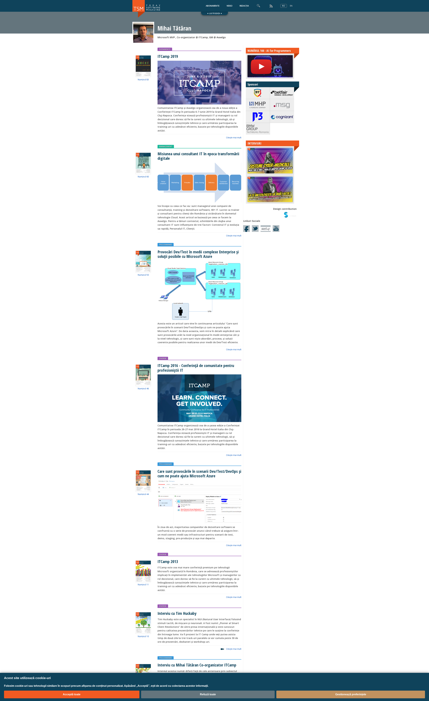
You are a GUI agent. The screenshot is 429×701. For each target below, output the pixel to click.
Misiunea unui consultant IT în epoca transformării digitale (198, 156)
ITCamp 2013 (168, 561)
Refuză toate (208, 694)
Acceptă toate (71, 694)
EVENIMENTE (164, 49)
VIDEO (229, 5)
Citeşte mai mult (233, 137)
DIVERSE (162, 358)
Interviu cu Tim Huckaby (177, 613)
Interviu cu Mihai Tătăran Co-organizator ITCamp (197, 665)
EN (291, 5)
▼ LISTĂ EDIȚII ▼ (214, 13)
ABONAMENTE (212, 5)
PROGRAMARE (165, 244)
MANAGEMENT (165, 146)
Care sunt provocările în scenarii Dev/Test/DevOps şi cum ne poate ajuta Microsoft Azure (199, 473)
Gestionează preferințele (350, 694)
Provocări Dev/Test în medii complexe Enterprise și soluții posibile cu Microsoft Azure (198, 254)
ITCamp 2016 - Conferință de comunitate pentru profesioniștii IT (196, 368)
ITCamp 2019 (168, 56)
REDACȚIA (244, 5)
